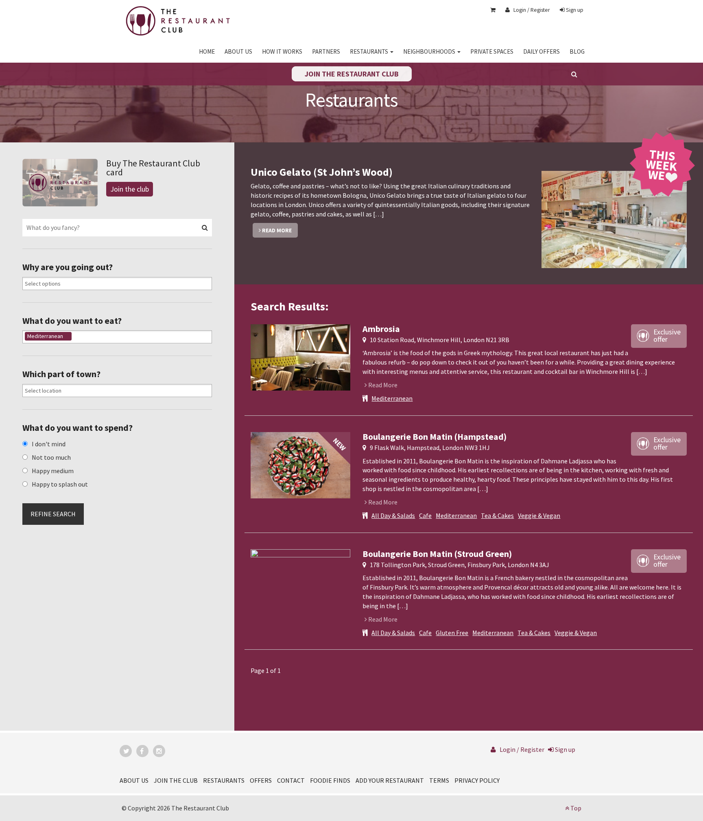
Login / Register (530, 9)
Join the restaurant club (352, 74)
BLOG (577, 51)
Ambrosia (381, 328)
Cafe (425, 515)
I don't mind (48, 444)
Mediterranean (392, 398)
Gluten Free (452, 633)
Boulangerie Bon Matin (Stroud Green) (437, 553)
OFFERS (261, 780)
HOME (207, 51)
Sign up (574, 9)
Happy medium (53, 471)
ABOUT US (238, 51)
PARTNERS (326, 51)
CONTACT (291, 780)
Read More (276, 230)
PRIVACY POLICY (477, 780)
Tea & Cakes (497, 515)
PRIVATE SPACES (491, 51)
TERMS (439, 780)
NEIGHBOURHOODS (429, 51)
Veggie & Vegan (539, 515)
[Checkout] (488, 9)
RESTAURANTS (369, 51)
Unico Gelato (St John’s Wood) (322, 172)
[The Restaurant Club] (178, 19)
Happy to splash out (60, 484)
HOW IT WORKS (282, 51)
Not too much (51, 457)
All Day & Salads (393, 515)
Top (575, 808)
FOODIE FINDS (330, 780)
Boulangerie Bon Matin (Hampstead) (434, 436)
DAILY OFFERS (541, 51)
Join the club (129, 189)
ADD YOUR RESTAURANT (390, 780)
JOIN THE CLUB (176, 780)
